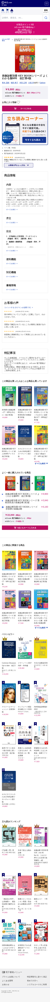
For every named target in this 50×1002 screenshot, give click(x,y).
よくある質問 (7, 981)
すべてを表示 (40, 463)
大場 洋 (31, 83)
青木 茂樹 (5, 83)
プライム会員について (11, 977)
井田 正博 (23, 83)
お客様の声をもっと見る (17, 165)
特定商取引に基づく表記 (37, 977)
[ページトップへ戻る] (46, 998)
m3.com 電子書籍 (6, 40)
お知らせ (5, 984)
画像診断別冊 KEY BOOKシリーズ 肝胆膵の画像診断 (21, 508)
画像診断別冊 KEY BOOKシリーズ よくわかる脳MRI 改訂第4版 (22, 495)
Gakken (42, 83)
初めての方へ (32, 981)
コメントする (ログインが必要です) (17, 307)
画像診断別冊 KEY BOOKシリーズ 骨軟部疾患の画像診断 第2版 (22, 501)
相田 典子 (14, 83)
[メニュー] (46, 4)
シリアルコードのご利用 (37, 984)
